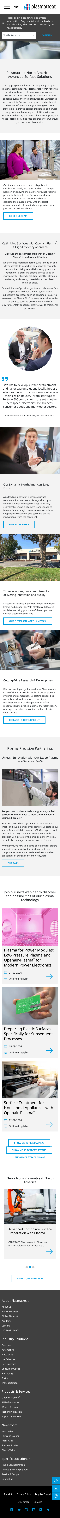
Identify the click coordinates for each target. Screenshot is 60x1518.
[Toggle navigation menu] (7, 7)
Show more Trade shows (30, 1157)
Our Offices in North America (27, 621)
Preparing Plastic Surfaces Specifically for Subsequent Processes (28, 1033)
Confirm (47, 35)
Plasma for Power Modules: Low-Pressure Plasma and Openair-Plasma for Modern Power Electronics (29, 957)
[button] (16, 7)
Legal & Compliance (45, 1494)
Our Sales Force (19, 524)
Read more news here (30, 1278)
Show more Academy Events (29, 1150)
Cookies (38, 1501)
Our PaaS (13, 863)
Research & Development (24, 720)
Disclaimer (23, 1501)
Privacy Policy (23, 1494)
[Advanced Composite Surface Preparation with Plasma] (30, 1206)
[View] (49, 976)
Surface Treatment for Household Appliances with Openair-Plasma (28, 1107)
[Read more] (49, 1251)
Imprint (8, 1494)
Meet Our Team (18, 215)
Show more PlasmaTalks (29, 1142)
